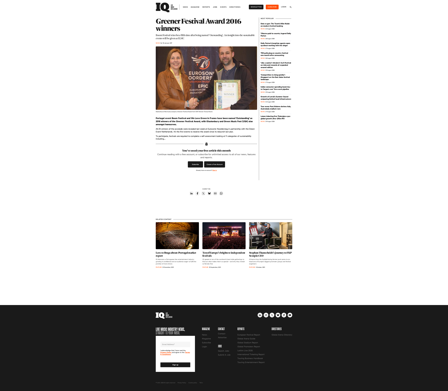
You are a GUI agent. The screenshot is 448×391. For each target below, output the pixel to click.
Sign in (214, 170)
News (185, 7)
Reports (206, 7)
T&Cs (201, 383)
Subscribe (272, 7)
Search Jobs (223, 351)
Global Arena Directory (282, 334)
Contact (221, 333)
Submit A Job (224, 355)
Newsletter (256, 7)
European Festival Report (248, 334)
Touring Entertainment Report (251, 362)
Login (283, 7)
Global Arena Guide (246, 338)
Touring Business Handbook (250, 358)
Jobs (215, 7)
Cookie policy (192, 383)
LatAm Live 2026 (245, 350)
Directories (234, 7)
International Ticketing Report (250, 354)
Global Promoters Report (248, 346)
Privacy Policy (182, 383)
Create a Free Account (215, 164)
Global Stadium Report (247, 342)
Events (223, 7)
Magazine (195, 7)
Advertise (222, 337)
